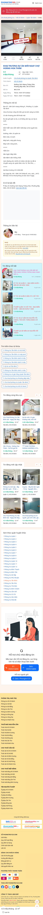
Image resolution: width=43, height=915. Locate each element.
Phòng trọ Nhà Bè (10, 600)
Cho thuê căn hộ (7, 748)
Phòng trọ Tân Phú (10, 583)
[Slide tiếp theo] (39, 37)
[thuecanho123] (11, 827)
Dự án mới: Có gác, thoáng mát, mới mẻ (29, 418)
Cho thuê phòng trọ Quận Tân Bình (26, 78)
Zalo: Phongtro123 (22, 678)
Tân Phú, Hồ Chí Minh (28, 523)
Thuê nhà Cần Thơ (6, 741)
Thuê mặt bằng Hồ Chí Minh (9, 771)
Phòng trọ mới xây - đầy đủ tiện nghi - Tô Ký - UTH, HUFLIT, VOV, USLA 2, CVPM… (12, 488)
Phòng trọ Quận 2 (10, 539)
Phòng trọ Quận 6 (10, 550)
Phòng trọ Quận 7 (10, 553)
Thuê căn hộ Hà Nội (7, 753)
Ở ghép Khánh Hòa (7, 808)
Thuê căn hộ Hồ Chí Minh (8, 751)
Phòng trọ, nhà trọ (9, 698)
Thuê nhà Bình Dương (7, 733)
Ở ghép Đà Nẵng (6, 795)
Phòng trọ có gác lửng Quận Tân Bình (17, 374)
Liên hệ (3, 848)
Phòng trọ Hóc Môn (10, 597)
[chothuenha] (32, 822)
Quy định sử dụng (6, 843)
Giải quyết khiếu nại (7, 866)
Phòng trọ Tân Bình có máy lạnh (15, 354)
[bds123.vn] (11, 822)
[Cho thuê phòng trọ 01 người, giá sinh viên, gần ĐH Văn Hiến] (31, 506)
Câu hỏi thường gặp (7, 856)
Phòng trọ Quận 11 (10, 564)
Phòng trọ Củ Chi (10, 594)
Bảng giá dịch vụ (6, 861)
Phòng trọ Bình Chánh (11, 589)
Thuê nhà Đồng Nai (7, 738)
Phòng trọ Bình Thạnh (11, 569)
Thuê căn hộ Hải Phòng (8, 761)
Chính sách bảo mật (7, 845)
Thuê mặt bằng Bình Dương (9, 782)
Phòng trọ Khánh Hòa (7, 720)
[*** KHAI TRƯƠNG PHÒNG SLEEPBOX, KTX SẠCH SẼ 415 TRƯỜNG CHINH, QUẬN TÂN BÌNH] (31, 436)
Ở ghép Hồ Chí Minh (7, 790)
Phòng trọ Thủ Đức (10, 586)
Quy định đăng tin (6, 864)
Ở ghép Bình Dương (7, 798)
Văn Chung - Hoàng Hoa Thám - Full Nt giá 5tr (11, 447)
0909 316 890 (12, 900)
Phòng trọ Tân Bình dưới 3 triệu (15, 362)
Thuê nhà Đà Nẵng (6, 735)
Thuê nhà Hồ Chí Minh (7, 727)
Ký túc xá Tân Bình (10, 366)
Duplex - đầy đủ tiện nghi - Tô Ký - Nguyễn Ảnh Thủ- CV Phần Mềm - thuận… (31, 488)
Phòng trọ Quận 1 (10, 536)
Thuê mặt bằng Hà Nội (8, 774)
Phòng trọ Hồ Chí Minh (8, 701)
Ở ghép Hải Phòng (6, 806)
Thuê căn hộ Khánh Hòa (8, 764)
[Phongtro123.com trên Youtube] (6, 888)
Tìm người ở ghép (8, 787)
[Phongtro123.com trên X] (13, 888)
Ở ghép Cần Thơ (6, 800)
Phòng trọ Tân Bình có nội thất (14, 350)
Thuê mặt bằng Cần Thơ (8, 779)
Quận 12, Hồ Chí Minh (9, 494)
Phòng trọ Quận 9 (10, 558)
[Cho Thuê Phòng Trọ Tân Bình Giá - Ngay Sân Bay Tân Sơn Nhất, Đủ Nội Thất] (12, 407)
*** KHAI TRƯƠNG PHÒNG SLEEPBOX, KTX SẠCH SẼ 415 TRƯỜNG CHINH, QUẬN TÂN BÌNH (30, 447)
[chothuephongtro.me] (32, 827)
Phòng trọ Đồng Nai (7, 714)
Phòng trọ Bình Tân (10, 572)
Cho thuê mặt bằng (8, 769)
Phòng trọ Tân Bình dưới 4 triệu (15, 358)
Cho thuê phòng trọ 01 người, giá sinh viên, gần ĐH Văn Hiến (30, 517)
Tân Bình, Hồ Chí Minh (9, 425)
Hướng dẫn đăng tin (7, 858)
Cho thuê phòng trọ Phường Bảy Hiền (17, 378)
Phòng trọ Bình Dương (8, 712)
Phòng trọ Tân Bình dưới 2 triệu (15, 370)
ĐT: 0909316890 (13, 667)
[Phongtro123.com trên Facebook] (2, 888)
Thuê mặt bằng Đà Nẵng (8, 777)
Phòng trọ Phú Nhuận (11, 578)
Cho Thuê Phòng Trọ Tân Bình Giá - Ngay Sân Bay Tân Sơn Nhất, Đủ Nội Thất (11, 418)
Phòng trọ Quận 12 (10, 567)
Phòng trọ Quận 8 (10, 555)
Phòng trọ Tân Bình (10, 580)
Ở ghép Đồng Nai (6, 803)
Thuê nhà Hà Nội (6, 730)
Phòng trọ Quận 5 (10, 547)
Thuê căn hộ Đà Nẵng (7, 759)
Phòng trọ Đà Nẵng (7, 706)
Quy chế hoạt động (7, 840)
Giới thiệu (4, 837)
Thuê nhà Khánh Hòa (7, 743)
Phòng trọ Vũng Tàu (7, 717)
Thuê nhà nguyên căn (9, 724)
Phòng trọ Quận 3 (10, 542)
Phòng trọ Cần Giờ (10, 591)
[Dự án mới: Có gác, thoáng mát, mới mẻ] (31, 407)
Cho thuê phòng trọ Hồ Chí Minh (15, 386)
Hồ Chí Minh (18, 81)
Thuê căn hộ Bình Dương (8, 756)
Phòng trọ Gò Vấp (10, 575)
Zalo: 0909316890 (31, 667)
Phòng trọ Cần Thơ (6, 709)
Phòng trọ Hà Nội (6, 704)
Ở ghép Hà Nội (5, 792)
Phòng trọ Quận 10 (10, 561)
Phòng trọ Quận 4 (10, 544)
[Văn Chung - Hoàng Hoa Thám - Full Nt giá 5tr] (12, 436)
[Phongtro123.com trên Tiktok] (17, 888)
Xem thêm (25, 248)
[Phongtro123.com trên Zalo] (10, 888)
